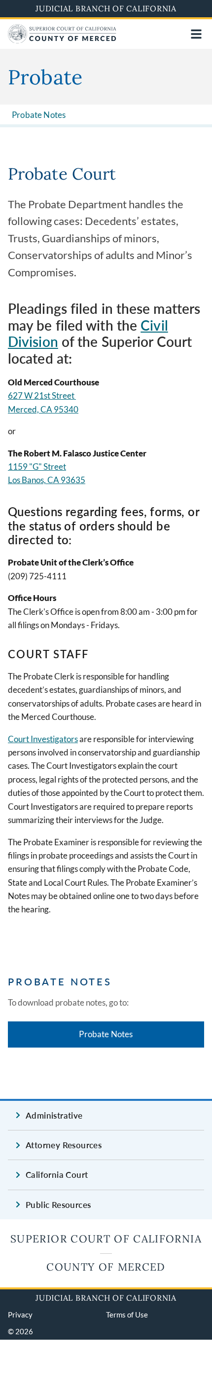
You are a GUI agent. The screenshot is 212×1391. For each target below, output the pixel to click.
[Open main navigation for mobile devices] (196, 34)
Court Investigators (43, 739)
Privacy (20, 1314)
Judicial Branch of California (106, 8)
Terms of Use (127, 1314)
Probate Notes (39, 115)
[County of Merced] (62, 40)
